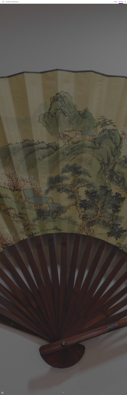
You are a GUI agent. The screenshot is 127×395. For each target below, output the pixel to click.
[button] (125, 1)
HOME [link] (115, 1)
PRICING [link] (121, 1)
